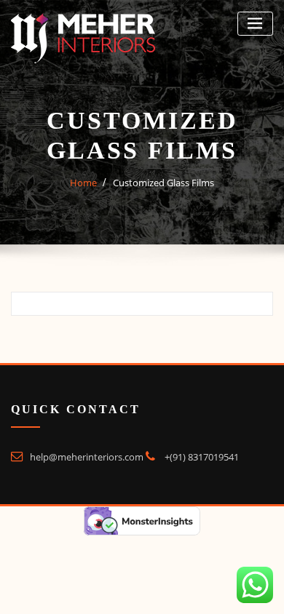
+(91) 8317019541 (202, 456)
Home (83, 182)
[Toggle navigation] (255, 24)
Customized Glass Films (163, 182)
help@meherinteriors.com (86, 456)
